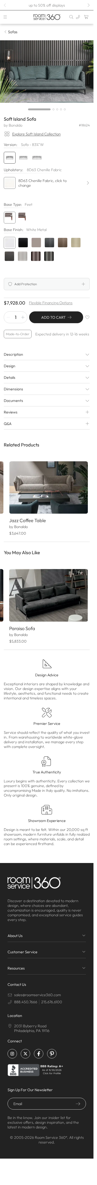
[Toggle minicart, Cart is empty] (86, 17)
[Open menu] (5, 17)
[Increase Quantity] (22, 317)
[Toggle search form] (71, 17)
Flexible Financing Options (51, 302)
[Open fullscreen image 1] (46, 71)
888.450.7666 (25, 997)
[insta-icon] (12, 1049)
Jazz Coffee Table (27, 518)
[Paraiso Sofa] (47, 592)
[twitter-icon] (25, 1049)
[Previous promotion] (5, 5)
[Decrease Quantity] (8, 317)
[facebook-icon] (38, 1049)
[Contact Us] (78, 17)
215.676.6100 (51, 997)
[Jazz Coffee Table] (47, 486)
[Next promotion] (88, 5)
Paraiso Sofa (22, 624)
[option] (10, 217)
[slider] (47, 109)
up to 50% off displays (47, 5)
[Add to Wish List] (87, 317)
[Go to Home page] (46, 17)
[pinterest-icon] (52, 1049)
